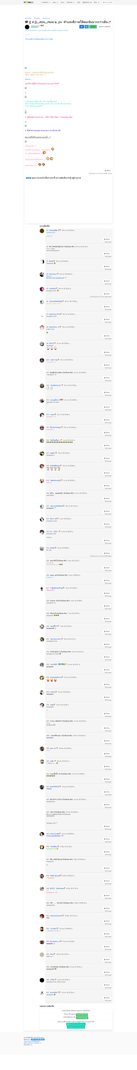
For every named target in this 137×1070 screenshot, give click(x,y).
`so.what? (53, 928)
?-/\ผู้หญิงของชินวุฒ (56, 588)
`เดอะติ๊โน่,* (53, 626)
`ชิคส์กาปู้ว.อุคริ (55, 876)
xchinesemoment (56, 916)
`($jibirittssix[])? (55, 480)
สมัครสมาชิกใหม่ (81, 1017)
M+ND (51, 261)
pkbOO (52, 548)
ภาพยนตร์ (44, 2)
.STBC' (52, 980)
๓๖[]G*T (53, 453)
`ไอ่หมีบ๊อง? (54, 846)
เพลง (54, 2)
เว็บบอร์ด (69, 2)
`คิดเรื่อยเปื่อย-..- (55, 440)
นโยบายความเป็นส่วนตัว (32, 1041)
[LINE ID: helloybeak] (64, 664)
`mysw (52, 414)
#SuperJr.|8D (54, 834)
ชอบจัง (93, 26)
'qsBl (52, 705)
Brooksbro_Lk (55, 941)
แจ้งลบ (108, 170)
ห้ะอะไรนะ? (53, 274)
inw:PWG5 (53, 992)
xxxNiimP (52, 288)
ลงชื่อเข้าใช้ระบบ (81, 1014)
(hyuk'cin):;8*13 (54, 314)
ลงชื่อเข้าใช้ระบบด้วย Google (76, 1027)
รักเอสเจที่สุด (53, 230)
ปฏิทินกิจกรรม (87, 2)
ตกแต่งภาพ (46, 18)
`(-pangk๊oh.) (54, 400)
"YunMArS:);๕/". (56, 385)
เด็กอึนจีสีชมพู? (55, 466)
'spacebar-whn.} (55, 639)
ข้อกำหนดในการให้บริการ (32, 1043)
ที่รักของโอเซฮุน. (55, 427)
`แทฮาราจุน (54, 360)
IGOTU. (51, 343)
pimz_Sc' (53, 748)
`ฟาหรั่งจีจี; (53, 664)
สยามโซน (28, 18)
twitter (42, 1039)
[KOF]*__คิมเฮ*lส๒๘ (57, 888)
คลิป (78, 2)
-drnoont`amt (35, 26)
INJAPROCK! (54, 786)
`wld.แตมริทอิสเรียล (55, 301)
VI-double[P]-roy (56, 677)
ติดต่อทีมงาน (28, 1045)
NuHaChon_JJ (54, 327)
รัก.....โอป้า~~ (54, 531)
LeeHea (52, 692)
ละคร (62, 2)
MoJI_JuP (53, 519)
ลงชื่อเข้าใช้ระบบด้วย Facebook (76, 1024)
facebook (35, 1039)
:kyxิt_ (52, 761)
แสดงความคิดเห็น (105, 26)
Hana (52, 954)
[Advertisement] (68, 53)
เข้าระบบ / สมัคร (108, 2)
